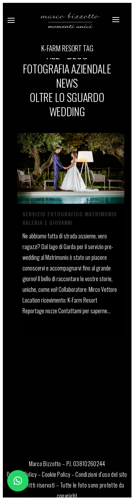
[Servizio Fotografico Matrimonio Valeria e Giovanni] (70, 168)
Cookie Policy (56, 474)
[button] (18, 480)
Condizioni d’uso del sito (101, 474)
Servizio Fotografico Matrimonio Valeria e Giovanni (70, 218)
